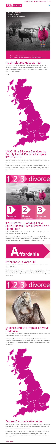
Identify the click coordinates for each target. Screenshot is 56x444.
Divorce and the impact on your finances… (27, 329)
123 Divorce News (20, 65)
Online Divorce (23, 233)
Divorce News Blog (24, 69)
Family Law (31, 69)
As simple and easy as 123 (23, 62)
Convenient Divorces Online (18, 426)
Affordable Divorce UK (21, 262)
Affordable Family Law (38, 65)
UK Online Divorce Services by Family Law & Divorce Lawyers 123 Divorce (26, 154)
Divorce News (16, 69)
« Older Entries (9, 441)
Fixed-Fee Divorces (39, 69)
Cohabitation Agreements (24, 67)
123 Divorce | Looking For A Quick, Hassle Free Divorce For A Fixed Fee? (27, 226)
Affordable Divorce (28, 65)
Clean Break (15, 67)
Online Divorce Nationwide (24, 421)
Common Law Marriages (35, 67)
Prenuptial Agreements (15, 71)
